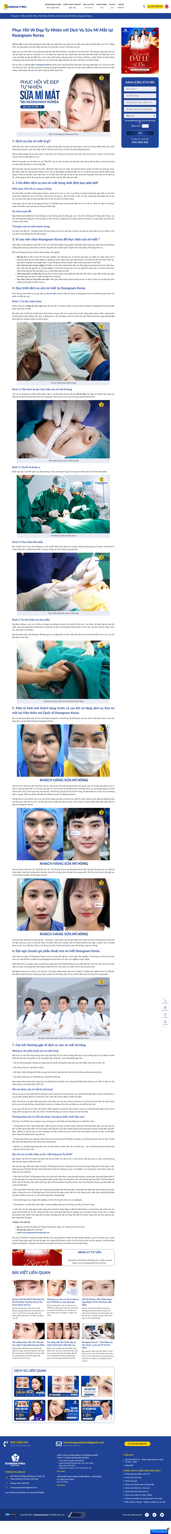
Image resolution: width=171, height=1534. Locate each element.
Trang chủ (15, 16)
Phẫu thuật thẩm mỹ (72, 6)
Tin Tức (112, 6)
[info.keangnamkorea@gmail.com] (59, 1444)
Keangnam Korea (44, 65)
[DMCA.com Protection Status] (11, 1515)
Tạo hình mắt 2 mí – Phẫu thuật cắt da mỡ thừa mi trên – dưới (144, 1461)
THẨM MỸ (128, 1455)
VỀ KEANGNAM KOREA (53, 6)
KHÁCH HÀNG (102, 6)
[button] (144, 7)
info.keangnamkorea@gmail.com (36, 1233)
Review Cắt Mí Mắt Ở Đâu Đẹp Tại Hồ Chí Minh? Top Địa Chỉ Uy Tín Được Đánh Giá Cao (28, 1302)
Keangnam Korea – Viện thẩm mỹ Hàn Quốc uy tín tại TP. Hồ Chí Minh (97, 1345)
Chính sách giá (131, 1481)
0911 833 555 (140, 142)
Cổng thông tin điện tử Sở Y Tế (137, 1474)
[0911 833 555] (6, 1444)
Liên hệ (121, 6)
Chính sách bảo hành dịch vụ (137, 1491)
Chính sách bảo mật (133, 1477)
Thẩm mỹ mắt (26, 16)
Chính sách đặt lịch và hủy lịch (137, 1488)
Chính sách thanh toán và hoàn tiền (139, 1484)
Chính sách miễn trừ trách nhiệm (138, 1495)
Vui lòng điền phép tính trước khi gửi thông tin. (140, 121)
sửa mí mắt (51, 294)
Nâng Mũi (129, 1465)
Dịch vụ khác (88, 6)
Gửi (140, 133)
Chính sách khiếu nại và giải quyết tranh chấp (143, 1498)
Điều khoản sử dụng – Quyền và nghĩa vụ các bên (145, 1502)
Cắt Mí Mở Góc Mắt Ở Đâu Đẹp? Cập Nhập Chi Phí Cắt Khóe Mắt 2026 (97, 1302)
